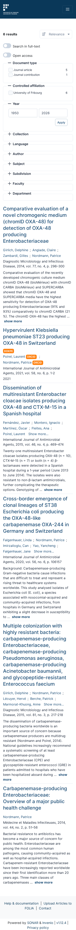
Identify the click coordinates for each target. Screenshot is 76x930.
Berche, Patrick (41, 699)
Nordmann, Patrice (46, 256)
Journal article (22, 70)
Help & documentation (21, 903)
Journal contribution (26, 74)
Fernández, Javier (16, 423)
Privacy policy (38, 928)
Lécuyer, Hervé (14, 699)
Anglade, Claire (44, 250)
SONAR (32, 923)
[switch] (7, 45)
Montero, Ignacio (47, 423)
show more (13, 321)
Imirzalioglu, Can (16, 546)
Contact (45, 908)
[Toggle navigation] (67, 9)
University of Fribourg (27, 92)
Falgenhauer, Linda (17, 540)
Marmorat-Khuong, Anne (22, 704)
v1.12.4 (61, 923)
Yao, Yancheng (44, 546)
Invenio (47, 923)
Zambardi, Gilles (15, 256)
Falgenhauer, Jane (17, 551)
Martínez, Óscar (15, 428)
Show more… (38, 434)
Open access (22, 56)
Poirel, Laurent (14, 356)
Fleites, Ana (40, 428)
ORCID (31, 356)
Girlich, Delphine (15, 250)
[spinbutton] (23, 113)
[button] (22, 63)
